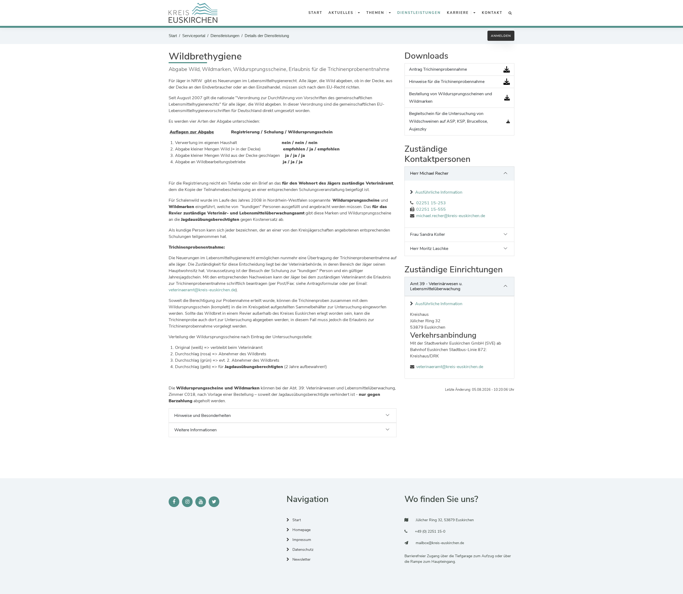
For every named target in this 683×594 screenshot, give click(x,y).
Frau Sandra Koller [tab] (427, 234)
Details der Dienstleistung (267, 35)
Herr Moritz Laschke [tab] (429, 249)
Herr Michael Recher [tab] (429, 173)
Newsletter (301, 559)
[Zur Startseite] (193, 13)
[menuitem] (314, 13)
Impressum (301, 539)
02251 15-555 (431, 209)
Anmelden (501, 36)
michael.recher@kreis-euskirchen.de (450, 216)
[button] (358, 13)
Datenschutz (302, 549)
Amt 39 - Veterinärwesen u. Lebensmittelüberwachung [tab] (436, 286)
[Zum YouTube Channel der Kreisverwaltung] (200, 501)
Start (173, 35)
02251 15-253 (431, 203)
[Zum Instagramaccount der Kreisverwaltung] (187, 501)
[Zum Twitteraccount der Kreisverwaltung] (214, 501)
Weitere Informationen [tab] (195, 430)
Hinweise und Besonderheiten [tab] (202, 415)
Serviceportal (193, 35)
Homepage (301, 529)
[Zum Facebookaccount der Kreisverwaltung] (174, 501)
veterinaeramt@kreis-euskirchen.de (202, 290)
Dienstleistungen (225, 35)
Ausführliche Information (438, 192)
